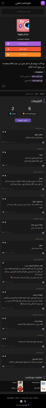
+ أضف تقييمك (23, 120)
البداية (42, 93)
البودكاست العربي (23, 3)
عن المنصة (36, 398)
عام (37, 93)
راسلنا (31, 398)
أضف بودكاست (24, 398)
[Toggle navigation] (3, 3)
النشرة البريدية (10, 398)
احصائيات (17, 398)
